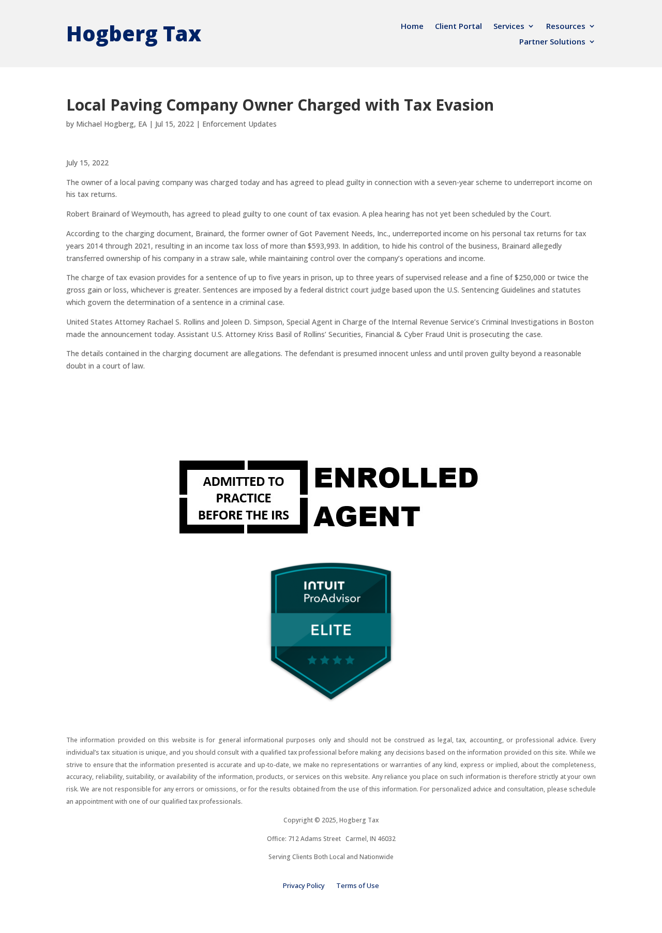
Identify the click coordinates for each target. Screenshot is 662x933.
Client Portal (458, 26)
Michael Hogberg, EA (111, 124)
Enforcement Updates (239, 124)
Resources (565, 26)
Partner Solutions (552, 42)
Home (412, 26)
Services (508, 26)
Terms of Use (357, 886)
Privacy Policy (304, 886)
